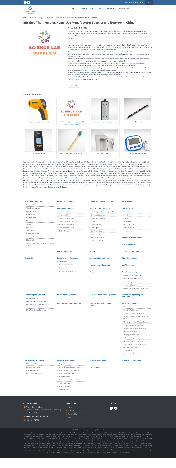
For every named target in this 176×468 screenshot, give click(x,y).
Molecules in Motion (32, 211)
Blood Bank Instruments (67, 373)
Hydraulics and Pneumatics (132, 354)
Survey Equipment (32, 298)
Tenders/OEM (72, 414)
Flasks (125, 218)
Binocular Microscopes (33, 367)
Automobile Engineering (131, 338)
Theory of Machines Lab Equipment (135, 344)
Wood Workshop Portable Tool (133, 325)
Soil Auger (79, 77)
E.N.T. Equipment (64, 383)
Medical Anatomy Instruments (69, 370)
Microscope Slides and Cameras (36, 364)
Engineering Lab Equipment (35, 295)
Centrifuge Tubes (129, 224)
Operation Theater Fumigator (68, 380)
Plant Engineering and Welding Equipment (136, 322)
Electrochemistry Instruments (133, 275)
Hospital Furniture (64, 364)
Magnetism (30, 227)
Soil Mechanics (128, 351)
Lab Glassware (127, 208)
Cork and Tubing (96, 224)
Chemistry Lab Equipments (100, 208)
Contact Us (112, 9)
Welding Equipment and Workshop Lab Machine (135, 318)
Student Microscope (33, 370)
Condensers (127, 231)
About (149, 2)
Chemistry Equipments (98, 215)
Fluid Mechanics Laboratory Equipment (100, 304)
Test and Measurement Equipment (103, 295)
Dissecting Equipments (66, 218)
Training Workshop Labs (131, 335)
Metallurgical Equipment (66, 295)
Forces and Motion (32, 205)
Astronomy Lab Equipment (67, 271)
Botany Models (64, 215)
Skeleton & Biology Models (132, 237)
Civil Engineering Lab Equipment (69, 303)
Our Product (32, 18)
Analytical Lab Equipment (131, 272)
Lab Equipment (95, 367)
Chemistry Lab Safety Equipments (102, 212)
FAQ (91, 9)
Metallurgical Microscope (34, 373)
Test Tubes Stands (97, 237)
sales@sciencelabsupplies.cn (37, 416)
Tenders (100, 9)
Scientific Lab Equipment (131, 360)
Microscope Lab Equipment (35, 360)
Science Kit (29, 258)
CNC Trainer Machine (130, 331)
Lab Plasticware (128, 265)
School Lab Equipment (130, 251)
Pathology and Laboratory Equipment (135, 288)
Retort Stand (95, 234)
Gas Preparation (96, 231)
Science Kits (94, 272)
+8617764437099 (32, 420)
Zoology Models (64, 231)
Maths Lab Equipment (65, 201)
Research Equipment (130, 282)
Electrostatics (31, 218)
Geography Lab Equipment (99, 258)
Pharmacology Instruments (132, 278)
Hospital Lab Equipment (66, 360)
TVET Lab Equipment (130, 303)
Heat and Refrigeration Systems (69, 367)
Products (83, 9)
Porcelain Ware (64, 268)
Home (74, 9)
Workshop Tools (128, 307)
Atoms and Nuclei (32, 237)
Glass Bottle (127, 221)
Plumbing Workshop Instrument (133, 341)
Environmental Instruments (64, 18)
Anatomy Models (128, 244)
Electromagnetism (32, 233)
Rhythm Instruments (65, 251)
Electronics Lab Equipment (100, 265)
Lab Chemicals (63, 261)
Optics (28, 224)
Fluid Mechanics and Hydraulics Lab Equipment (37, 306)
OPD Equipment (64, 389)
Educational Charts (65, 212)
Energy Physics (31, 214)
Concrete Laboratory (130, 347)
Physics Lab (30, 240)
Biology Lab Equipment (45, 18)
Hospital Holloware (65, 386)
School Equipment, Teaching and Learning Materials (39, 244)
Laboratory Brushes (97, 240)
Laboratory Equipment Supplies (102, 201)
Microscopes (127, 201)
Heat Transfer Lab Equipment (36, 301)
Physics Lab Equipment (33, 201)
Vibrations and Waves (33, 208)
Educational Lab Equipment (67, 258)
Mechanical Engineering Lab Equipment (132, 296)
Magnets (29, 221)
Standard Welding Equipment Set (134, 313)
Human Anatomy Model (66, 224)
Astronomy (30, 230)
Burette (126, 215)
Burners (93, 221)
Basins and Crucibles (98, 218)
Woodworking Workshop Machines (134, 328)
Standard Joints (128, 228)
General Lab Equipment (131, 285)
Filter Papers (95, 228)
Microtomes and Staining (67, 228)
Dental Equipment (64, 377)
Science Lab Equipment (98, 360)
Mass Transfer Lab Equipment (36, 310)
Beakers (126, 212)
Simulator (93, 251)
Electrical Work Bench (130, 310)
